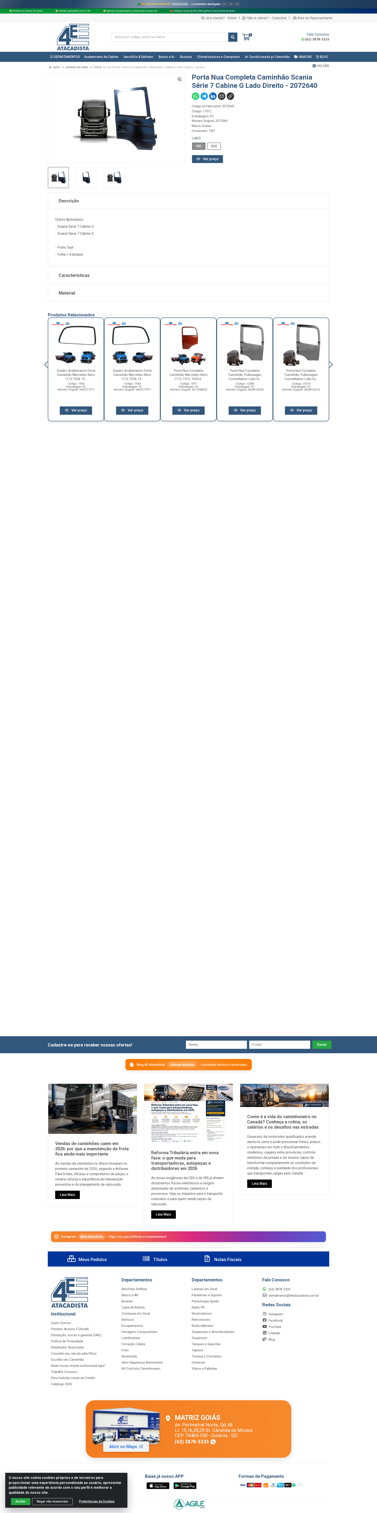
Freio (125, 1350)
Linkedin (274, 1333)
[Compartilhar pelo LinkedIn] (213, 96)
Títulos (159, 1259)
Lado (196, 138)
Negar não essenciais (52, 1501)
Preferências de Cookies (97, 1501)
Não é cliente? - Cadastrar (267, 18)
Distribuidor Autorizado (67, 1347)
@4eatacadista (91, 1236)
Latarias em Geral (204, 1289)
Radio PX (198, 1307)
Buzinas (127, 1301)
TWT (212, 131)
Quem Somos (61, 1323)
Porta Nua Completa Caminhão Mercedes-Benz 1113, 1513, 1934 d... (189, 375)
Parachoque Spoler (205, 1301)
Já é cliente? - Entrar (220, 18)
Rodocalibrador (203, 1326)
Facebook (275, 1320)
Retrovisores (201, 1320)
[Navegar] (45, 364)
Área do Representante (314, 18)
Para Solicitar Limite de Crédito (73, 1378)
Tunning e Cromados (207, 1356)
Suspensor (199, 1338)
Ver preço (210, 159)
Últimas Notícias (182, 1064)
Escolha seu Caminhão (67, 1360)
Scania (206, 126)
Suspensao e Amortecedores (213, 1332)
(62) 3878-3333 (317, 39)
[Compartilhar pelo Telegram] (204, 96)
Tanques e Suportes (206, 1344)
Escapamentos (132, 1326)
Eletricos (128, 1320)
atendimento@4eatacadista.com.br (293, 1296)
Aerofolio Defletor (134, 1289)
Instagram (275, 1314)
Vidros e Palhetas (204, 1369)
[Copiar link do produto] (230, 96)
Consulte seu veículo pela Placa (73, 1353)
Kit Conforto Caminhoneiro (141, 1369)
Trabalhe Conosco (64, 1372)
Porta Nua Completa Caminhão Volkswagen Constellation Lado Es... (301, 375)
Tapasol (197, 1350)
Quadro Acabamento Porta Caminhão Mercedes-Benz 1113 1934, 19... (76, 375)
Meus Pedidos (92, 1259)
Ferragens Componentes (139, 1332)
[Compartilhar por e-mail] (221, 96)
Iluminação (129, 1356)
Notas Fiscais (227, 1259)
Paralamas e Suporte (207, 1295)
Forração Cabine (133, 1344)
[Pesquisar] (232, 37)
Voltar (322, 66)
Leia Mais (67, 1195)
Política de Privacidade (67, 1341)
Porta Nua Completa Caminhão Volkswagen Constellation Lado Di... (244, 375)
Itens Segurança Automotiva (142, 1362)
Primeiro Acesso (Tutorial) (70, 1329)
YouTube (274, 1327)
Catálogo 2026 (61, 1384)
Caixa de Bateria (133, 1307)
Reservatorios (202, 1313)
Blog (271, 1339)
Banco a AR (130, 1295)
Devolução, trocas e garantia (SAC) (76, 1335)
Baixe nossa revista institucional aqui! (78, 1366)
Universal (198, 1362)
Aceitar (20, 1501)
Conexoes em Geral (136, 1313)
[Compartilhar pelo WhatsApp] (195, 96)
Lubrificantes (131, 1338)
